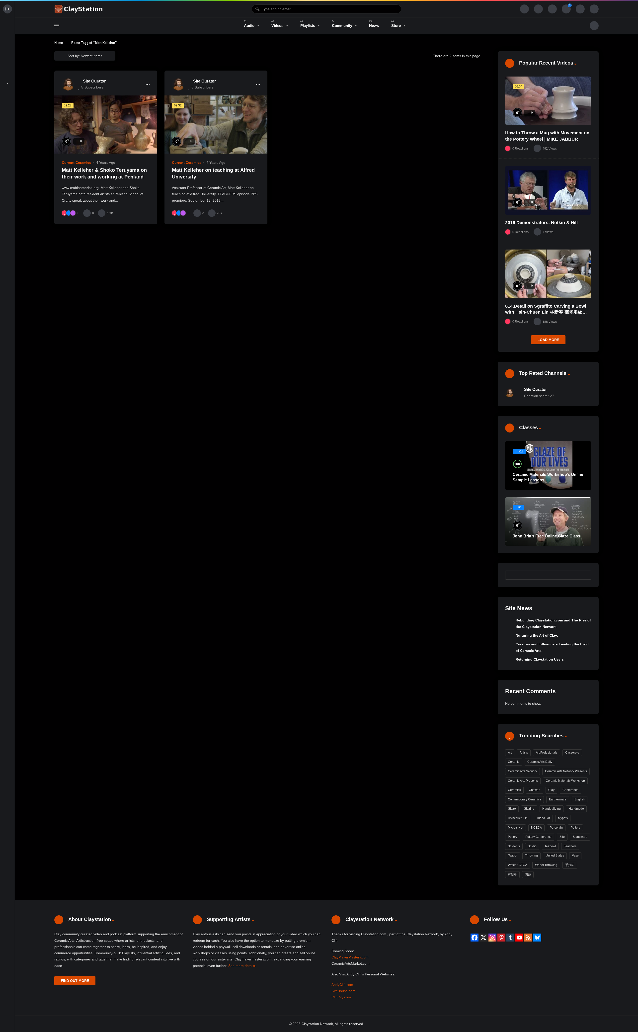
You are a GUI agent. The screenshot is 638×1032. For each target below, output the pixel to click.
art (510, 752)
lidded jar (543, 818)
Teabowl (550, 846)
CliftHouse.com (343, 991)
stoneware (580, 837)
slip (562, 837)
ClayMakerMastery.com (350, 957)
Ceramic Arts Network (522, 771)
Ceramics (514, 790)
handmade (576, 808)
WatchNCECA (517, 865)
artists (524, 752)
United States (555, 855)
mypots (563, 818)
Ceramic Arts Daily (539, 762)
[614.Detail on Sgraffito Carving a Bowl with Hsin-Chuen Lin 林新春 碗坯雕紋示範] (548, 274)
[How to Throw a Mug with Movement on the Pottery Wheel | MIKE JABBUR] (548, 101)
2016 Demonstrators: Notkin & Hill (541, 222)
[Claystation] (79, 9)
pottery (512, 837)
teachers (570, 846)
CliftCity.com (341, 997)
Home (58, 43)
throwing (531, 855)
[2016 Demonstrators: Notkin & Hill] (548, 190)
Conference (570, 790)
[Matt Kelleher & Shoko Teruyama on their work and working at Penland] (105, 124)
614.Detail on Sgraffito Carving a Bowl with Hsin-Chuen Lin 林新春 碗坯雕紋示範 (546, 312)
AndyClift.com (342, 985)
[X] (483, 938)
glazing (529, 808)
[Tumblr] (510, 938)
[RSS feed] (528, 938)
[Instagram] (492, 938)
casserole (572, 752)
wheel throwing (546, 865)
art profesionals (546, 752)
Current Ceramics (76, 163)
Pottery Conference (538, 837)
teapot (512, 855)
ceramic (513, 762)
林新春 (512, 874)
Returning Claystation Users (540, 659)
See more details (241, 966)
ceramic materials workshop (565, 780)
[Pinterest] (501, 938)
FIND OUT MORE (75, 981)
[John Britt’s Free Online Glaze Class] (548, 521)
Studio (532, 846)
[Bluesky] (537, 938)
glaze (512, 808)
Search (584, 575)
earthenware (557, 799)
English (579, 799)
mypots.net (515, 827)
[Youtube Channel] (519, 938)
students (514, 846)
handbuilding (551, 808)
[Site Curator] (68, 84)
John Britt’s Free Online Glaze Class (546, 536)
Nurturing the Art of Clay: (537, 635)
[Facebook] (474, 938)
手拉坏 (569, 865)
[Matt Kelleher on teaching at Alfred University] (215, 124)
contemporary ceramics (524, 799)
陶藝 (528, 874)
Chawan (534, 790)
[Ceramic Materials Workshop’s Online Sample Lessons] (548, 465)
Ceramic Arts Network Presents (566, 771)
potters (575, 827)
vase (575, 855)
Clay (551, 790)
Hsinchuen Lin (518, 818)
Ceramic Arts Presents (523, 780)
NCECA (536, 827)
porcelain (556, 827)
